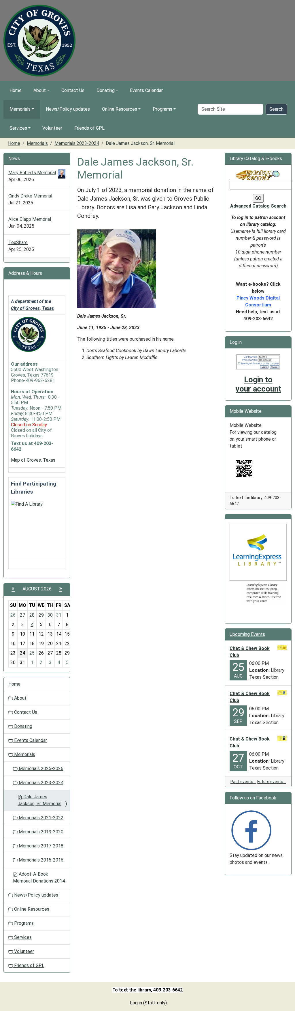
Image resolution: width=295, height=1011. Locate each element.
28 (32, 615)
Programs (162, 109)
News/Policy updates (68, 109)
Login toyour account (258, 384)
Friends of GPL (89, 128)
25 (32, 653)
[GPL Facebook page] (251, 830)
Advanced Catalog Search (258, 206)
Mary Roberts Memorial (32, 172)
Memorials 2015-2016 (40, 860)
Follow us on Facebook (253, 798)
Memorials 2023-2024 (76, 143)
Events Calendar (146, 90)
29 (41, 615)
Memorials (20, 109)
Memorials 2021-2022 (40, 817)
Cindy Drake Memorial (30, 196)
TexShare (18, 242)
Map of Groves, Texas (33, 460)
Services (18, 128)
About (39, 90)
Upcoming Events (247, 634)
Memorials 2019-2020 (40, 831)
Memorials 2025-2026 (40, 768)
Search (276, 109)
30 (50, 615)
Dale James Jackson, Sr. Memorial (39, 800)
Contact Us (72, 90)
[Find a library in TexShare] (27, 504)
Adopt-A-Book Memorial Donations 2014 (39, 877)
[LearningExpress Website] (258, 552)
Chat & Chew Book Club (250, 652)
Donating (106, 90)
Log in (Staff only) (148, 1003)
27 (22, 615)
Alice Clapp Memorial (29, 219)
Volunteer (52, 128)
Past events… (243, 781)
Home (16, 90)
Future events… (271, 781)
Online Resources (119, 109)
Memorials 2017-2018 (40, 846)
